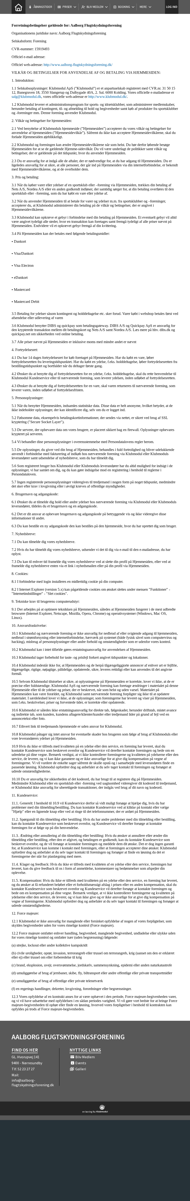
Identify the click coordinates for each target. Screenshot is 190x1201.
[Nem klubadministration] (95, 1111)
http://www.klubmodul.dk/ (107, 97)
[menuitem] (18, 7)
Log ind (171, 7)
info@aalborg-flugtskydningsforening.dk (33, 1082)
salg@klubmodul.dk (26, 97)
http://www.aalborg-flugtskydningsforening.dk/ (78, 65)
